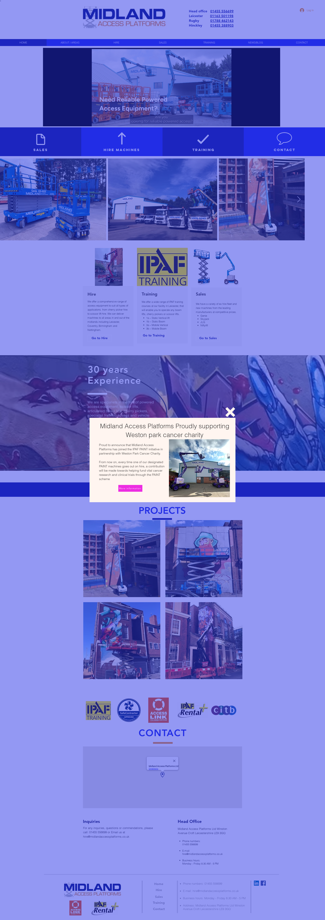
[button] (230, 412)
